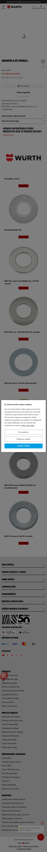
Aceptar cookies (23, 446)
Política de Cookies (27, 426)
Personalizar (23, 432)
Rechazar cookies (23, 439)
